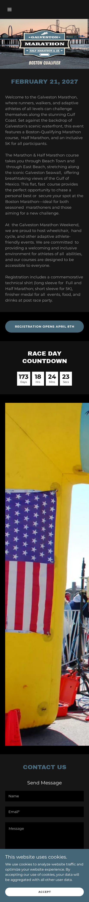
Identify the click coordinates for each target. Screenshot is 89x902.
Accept (44, 891)
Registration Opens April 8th (44, 326)
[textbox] (44, 796)
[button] (11, 9)
